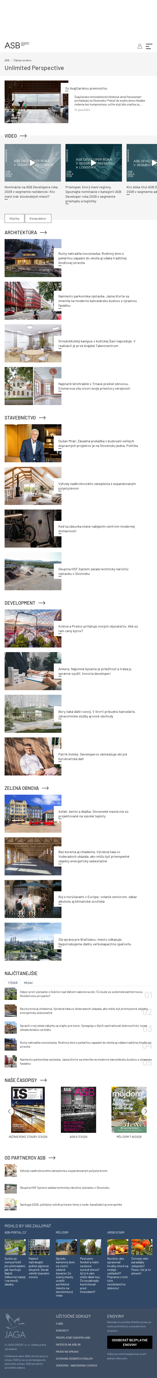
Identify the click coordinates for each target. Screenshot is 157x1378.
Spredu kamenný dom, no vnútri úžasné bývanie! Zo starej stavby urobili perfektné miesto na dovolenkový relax (65, 1277)
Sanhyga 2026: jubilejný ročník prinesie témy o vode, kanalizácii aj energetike (71, 1204)
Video (11, 136)
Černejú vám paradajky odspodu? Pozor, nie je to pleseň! (141, 1266)
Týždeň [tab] (12, 983)
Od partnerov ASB (25, 1158)
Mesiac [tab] (28, 983)
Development (20, 603)
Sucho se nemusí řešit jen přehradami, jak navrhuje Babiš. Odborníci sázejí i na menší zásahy (15, 1271)
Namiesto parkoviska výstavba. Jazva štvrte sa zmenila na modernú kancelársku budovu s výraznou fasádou (97, 301)
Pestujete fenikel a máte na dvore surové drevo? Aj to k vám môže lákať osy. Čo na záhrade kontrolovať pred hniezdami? (90, 1275)
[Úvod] (17, 45)
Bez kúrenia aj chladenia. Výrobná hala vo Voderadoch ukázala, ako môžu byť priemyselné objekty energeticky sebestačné (93, 856)
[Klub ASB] (139, 46)
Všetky (14, 218)
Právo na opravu (67, 1351)
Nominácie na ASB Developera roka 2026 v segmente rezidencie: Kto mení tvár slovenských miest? (31, 191)
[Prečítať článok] (36, 102)
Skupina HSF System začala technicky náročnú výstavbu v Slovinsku (65, 1187)
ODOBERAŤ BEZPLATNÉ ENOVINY (130, 1342)
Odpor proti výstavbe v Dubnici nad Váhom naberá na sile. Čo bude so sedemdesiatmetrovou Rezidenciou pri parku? (81, 994)
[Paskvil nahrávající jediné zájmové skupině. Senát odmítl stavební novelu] (39, 1246)
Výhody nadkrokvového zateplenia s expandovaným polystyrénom (63, 1170)
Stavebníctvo (20, 417)
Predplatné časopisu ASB (73, 1337)
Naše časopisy (21, 1080)
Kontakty (62, 1330)
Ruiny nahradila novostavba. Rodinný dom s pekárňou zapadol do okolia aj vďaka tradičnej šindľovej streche (92, 258)
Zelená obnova (22, 788)
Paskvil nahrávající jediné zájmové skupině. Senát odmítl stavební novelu (39, 1268)
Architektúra (21, 232)
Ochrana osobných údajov (74, 1358)
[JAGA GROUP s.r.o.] (15, 1325)
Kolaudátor (38, 218)
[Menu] (149, 46)
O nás (59, 1323)
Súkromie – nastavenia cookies (76, 1365)
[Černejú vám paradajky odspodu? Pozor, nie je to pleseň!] (141, 1246)
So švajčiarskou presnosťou (86, 88)
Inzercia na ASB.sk (68, 1344)
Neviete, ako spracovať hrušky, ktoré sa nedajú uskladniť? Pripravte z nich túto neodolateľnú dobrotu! (117, 1273)
